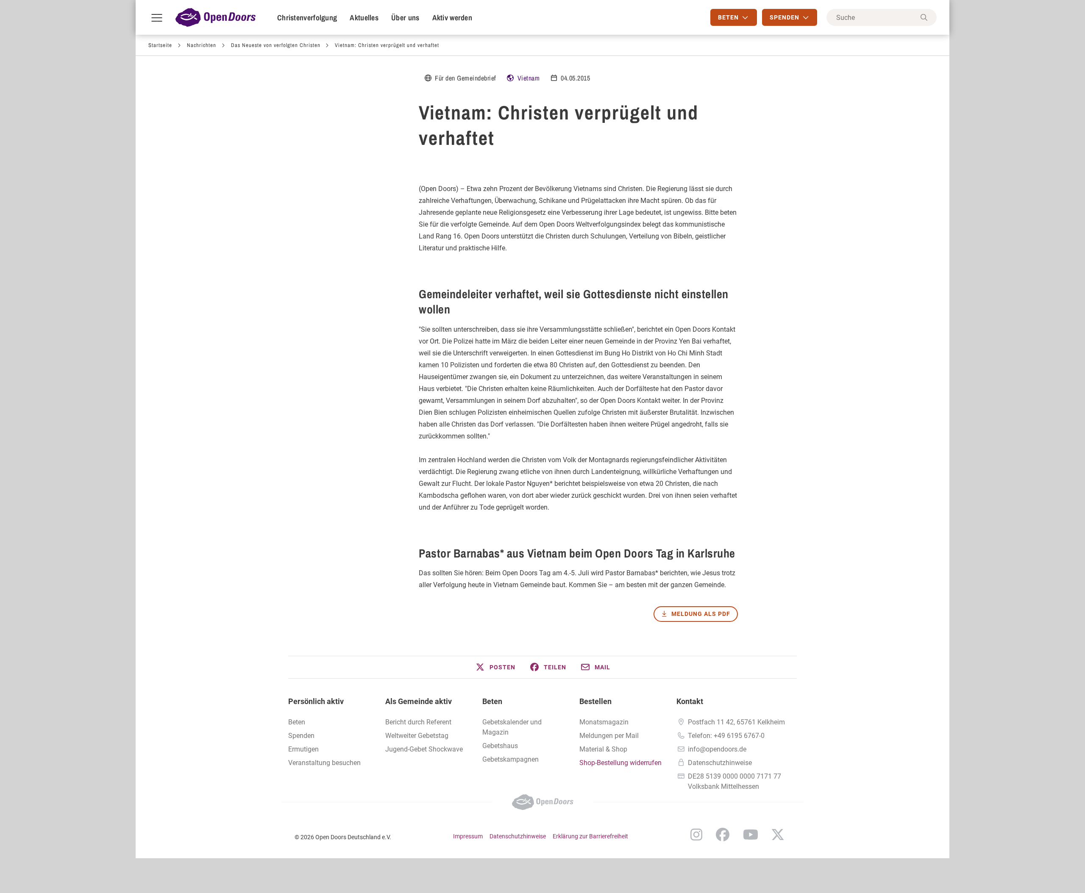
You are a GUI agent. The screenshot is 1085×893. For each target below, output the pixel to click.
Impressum (468, 836)
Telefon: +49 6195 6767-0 (726, 736)
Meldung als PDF (700, 613)
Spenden (301, 736)
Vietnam (528, 78)
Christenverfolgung (307, 17)
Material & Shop (603, 749)
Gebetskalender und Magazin (512, 727)
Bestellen (595, 701)
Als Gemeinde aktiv (418, 701)
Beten (492, 701)
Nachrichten (201, 45)
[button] (495, 667)
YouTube (750, 834)
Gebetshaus (500, 746)
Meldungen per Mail (609, 736)
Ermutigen (303, 749)
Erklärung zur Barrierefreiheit (590, 836)
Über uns (405, 17)
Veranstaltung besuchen (324, 763)
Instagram (696, 834)
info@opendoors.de (717, 749)
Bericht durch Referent (418, 722)
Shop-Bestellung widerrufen (620, 763)
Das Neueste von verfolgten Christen (275, 45)
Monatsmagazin (604, 722)
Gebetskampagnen (510, 759)
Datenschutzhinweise (720, 763)
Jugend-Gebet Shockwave (424, 749)
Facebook (722, 834)
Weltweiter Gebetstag (416, 736)
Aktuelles (364, 17)
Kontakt (689, 701)
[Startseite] (215, 17)
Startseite (160, 45)
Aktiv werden (452, 17)
